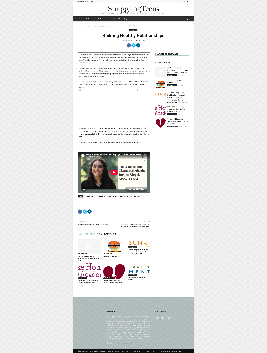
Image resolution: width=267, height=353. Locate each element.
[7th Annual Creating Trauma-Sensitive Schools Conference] (114, 271)
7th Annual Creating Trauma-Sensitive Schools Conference (177, 121)
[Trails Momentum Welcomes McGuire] (139, 269)
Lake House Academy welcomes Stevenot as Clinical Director (176, 109)
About (136, 19)
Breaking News (133, 30)
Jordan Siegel (101, 196)
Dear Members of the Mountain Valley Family (93, 224)
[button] (186, 19)
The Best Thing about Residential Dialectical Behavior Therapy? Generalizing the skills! (138, 252)
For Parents (89, 19)
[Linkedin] (184, 1)
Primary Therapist (112, 196)
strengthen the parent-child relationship (131, 196)
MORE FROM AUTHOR (106, 234)
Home (81, 19)
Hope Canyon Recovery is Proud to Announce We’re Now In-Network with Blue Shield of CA (134, 225)
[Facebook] (180, 1)
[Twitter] (187, 1)
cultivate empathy (89, 196)
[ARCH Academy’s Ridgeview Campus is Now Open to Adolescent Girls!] (89, 246)
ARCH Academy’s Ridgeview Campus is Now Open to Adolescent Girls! (89, 258)
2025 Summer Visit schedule (111, 256)
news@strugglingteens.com (124, 343)
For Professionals (103, 19)
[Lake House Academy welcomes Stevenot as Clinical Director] (89, 271)
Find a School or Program (122, 19)
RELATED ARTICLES (86, 234)
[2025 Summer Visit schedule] (114, 246)
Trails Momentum (84, 199)
